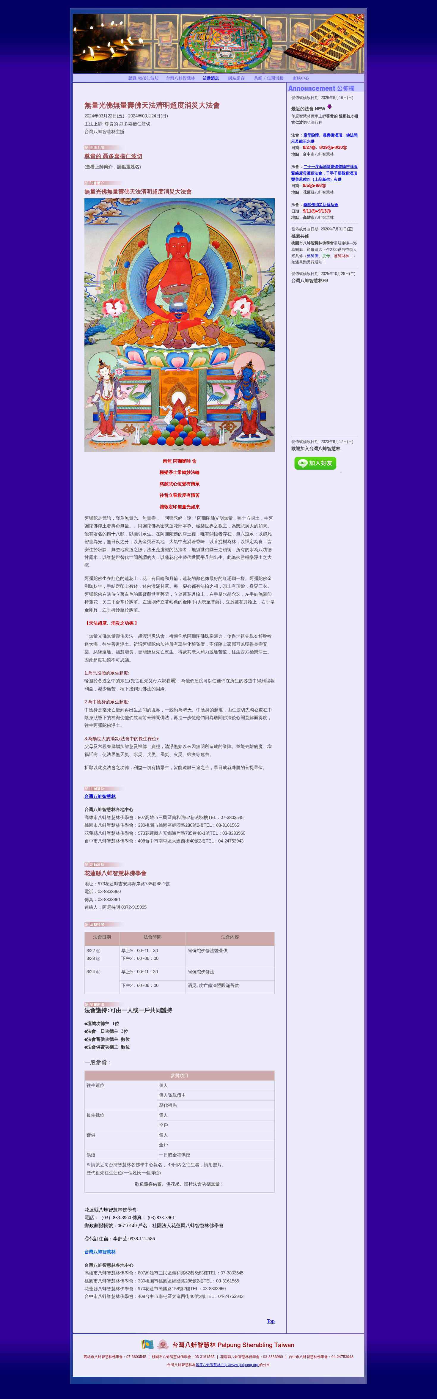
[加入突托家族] (301, 80)
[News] (211, 80)
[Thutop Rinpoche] (143, 80)
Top (271, 1321)
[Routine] (268, 80)
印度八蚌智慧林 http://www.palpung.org (227, 1365)
